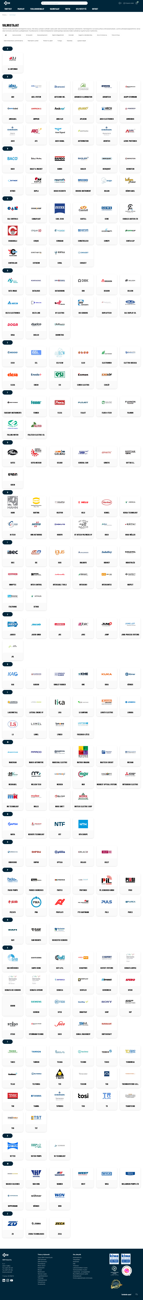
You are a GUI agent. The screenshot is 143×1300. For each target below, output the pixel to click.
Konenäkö (71, 35)
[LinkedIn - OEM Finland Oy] (3, 1280)
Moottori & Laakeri (48, 41)
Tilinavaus (76, 1266)
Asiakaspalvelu (77, 1257)
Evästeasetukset (42, 1280)
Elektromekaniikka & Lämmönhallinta (13, 41)
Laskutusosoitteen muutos (80, 1268)
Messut (40, 1270)
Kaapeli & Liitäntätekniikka (85, 35)
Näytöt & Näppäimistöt (58, 35)
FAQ (74, 1263)
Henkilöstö (76, 1261)
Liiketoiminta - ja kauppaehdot (81, 1272)
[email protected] (7, 1272)
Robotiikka (69, 41)
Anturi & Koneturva (102, 35)
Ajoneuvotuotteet (16, 35)
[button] (5, 35)
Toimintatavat (41, 1263)
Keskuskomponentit (42, 35)
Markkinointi (41, 1272)
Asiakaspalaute (77, 1276)
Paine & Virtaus (116, 35)
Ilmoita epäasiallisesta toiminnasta (82, 1278)
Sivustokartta (41, 1284)
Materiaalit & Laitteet (33, 41)
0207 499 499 (9, 1268)
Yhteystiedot (76, 1259)
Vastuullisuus (41, 1282)
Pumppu (60, 41)
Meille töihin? (41, 1266)
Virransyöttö (29, 35)
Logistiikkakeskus (43, 1276)
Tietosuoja (40, 1278)
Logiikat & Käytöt (81, 41)
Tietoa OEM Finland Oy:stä (45, 1257)
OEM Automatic (42, 1259)
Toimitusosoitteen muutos (80, 1270)
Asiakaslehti (41, 1268)
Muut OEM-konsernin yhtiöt (80, 1274)
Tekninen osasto (42, 1274)
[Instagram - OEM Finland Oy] (7, 1280)
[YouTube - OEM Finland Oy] (11, 1280)
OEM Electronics (42, 1261)
